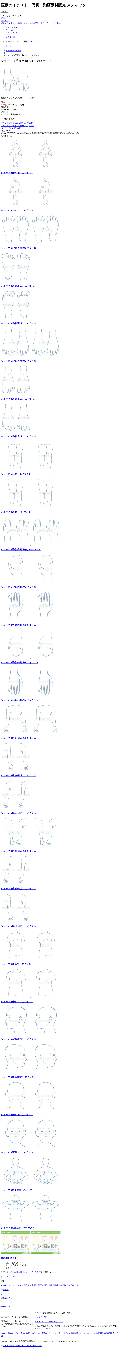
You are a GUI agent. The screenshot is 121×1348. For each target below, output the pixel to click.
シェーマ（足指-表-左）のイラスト (18, 399)
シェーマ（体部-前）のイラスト (17, 1001)
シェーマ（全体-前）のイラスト (17, 210)
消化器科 (66, 1285)
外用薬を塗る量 (9, 1258)
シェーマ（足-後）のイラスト (16, 474)
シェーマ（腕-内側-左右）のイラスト (19, 738)
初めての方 (10, 37)
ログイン (5, 21)
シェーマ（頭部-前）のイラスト (17, 1152)
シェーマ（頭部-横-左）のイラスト (18, 1039)
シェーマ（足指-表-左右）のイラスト (19, 361)
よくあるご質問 (41, 1317)
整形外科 (48, 1285)
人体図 (30, 1285)
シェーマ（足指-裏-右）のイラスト (18, 323)
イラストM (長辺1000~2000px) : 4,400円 (17, 126)
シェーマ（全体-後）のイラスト (17, 172)
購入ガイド (81, 1333)
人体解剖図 (22, 1285)
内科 (60, 1285)
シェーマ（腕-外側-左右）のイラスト (19, 851)
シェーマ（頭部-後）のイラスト (17, 1114)
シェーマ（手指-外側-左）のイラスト (19, 662)
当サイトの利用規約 (95, 1333)
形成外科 (74, 1285)
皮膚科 (55, 1285)
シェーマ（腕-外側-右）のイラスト (18, 926)
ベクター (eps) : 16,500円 (11, 128)
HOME (4, 1333)
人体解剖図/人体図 (13, 51)
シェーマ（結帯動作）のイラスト (18, 1190)
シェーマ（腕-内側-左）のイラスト (18, 775)
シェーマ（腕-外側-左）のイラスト (18, 888)
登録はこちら (6, 18)
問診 (42, 1285)
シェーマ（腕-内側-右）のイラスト (18, 813)
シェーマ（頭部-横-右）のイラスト (18, 1077)
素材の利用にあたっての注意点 (27, 1272)
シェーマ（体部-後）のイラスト (17, 964)
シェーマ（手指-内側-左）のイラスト (19, 587)
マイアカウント (12, 32)
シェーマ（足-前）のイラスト (16, 511)
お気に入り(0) (11, 27)
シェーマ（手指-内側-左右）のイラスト (21, 549)
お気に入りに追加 (8, 1276)
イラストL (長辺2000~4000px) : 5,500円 (17, 123)
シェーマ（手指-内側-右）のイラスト (19, 625)
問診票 (37, 1285)
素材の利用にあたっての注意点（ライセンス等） (41, 1333)
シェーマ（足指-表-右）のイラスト (18, 436)
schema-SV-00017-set (9, 1285)
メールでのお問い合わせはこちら (49, 1322)
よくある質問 (69, 1333)
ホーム (8, 46)
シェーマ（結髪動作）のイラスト (18, 1227)
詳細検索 (32, 41)
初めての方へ (13, 1333)
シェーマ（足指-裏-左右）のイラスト (19, 248)
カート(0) (9, 30)
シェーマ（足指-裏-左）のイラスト (18, 286)
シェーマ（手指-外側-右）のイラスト (19, 700)
